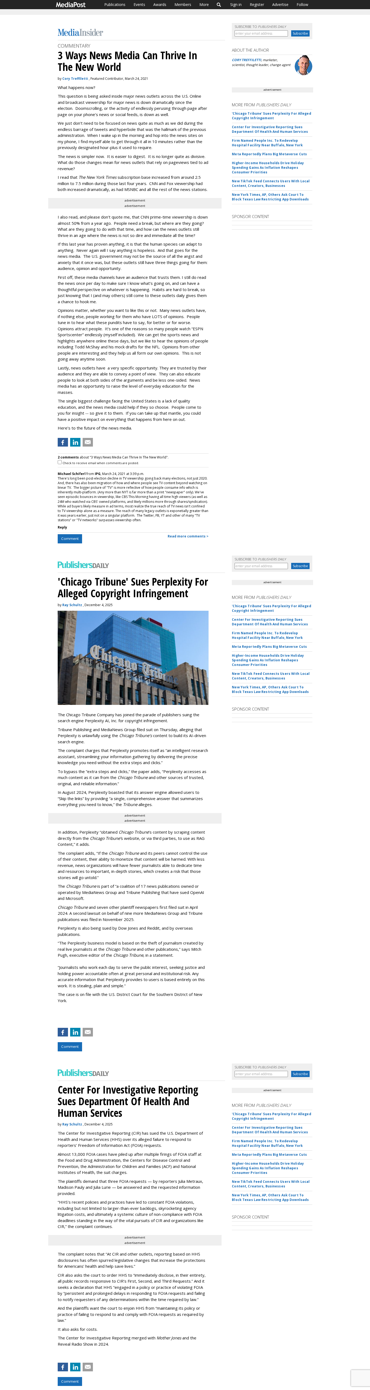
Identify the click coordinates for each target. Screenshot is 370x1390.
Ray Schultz (72, 605)
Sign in (236, 4)
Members (182, 4)
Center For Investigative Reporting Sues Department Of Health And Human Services (270, 129)
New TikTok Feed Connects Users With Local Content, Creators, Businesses (271, 183)
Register (257, 4)
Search (219, 4)
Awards (159, 4)
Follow (302, 4)
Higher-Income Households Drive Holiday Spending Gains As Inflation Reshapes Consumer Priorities (268, 167)
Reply (62, 527)
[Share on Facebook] (63, 442)
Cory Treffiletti (75, 78)
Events (139, 4)
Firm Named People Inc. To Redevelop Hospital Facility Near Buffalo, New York (267, 142)
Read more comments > (188, 536)
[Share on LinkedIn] (75, 442)
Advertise (280, 4)
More (204, 4)
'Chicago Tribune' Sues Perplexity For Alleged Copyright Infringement (271, 115)
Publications (114, 4)
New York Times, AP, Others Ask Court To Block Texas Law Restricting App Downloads (270, 197)
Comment (70, 538)
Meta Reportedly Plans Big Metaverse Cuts (269, 154)
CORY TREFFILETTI (246, 60)
